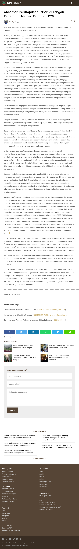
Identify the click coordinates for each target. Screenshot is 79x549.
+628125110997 (59, 320)
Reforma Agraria (8, 502)
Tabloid (4, 518)
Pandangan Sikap (46, 482)
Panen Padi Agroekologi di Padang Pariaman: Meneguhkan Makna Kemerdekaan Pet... (55, 437)
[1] (9, 233)
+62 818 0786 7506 (40, 315)
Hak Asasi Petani (7, 491)
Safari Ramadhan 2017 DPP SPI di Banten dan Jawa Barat (61, 346)
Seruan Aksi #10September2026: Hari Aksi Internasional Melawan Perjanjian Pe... (19, 436)
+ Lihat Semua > (39, 459)
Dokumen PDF (7, 528)
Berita (42, 477)
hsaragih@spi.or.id (57, 310)
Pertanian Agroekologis (10, 499)
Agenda (42, 471)
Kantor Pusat (6, 477)
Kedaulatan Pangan (9, 494)
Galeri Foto (6, 513)
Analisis (42, 474)
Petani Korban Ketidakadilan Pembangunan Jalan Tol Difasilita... (60, 357)
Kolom (42, 479)
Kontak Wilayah (7, 479)
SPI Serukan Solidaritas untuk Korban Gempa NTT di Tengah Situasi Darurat (18, 452)
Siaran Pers (43, 487)
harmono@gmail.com (58, 315)
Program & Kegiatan (9, 474)
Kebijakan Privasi (8, 543)
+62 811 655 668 (43, 310)
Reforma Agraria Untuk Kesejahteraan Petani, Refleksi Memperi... (24, 357)
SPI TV (4, 521)
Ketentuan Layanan (21, 543)
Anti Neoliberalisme (8, 489)
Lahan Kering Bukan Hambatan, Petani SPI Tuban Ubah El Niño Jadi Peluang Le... (19, 444)
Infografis (5, 516)
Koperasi (5, 496)
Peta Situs (33, 543)
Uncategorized (9, 337)
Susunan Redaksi (8, 482)
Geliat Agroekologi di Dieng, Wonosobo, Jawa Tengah (23, 346)
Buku (3, 511)
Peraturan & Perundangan (11, 530)
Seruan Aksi (43, 484)
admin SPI (12, 21)
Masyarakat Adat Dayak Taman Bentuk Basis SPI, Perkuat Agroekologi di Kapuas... (57, 446)
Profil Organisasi (7, 471)
